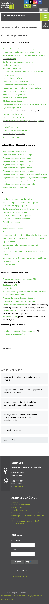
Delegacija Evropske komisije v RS (17, 215)
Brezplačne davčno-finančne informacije (19, 301)
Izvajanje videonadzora (35, 596)
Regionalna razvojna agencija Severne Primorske (23, 181)
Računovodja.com (10, 316)
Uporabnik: (15, 540)
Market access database (13, 228)
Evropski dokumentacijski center (16, 219)
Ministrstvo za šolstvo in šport (15, 98)
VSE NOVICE (10, 440)
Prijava (18, 561)
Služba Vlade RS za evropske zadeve (18, 199)
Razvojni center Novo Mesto (14, 151)
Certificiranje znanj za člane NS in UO (26, 521)
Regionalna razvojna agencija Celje (17, 164)
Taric (5, 232)
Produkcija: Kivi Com (7, 599)
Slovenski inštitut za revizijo (14, 295)
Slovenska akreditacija (12, 137)
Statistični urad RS (10, 127)
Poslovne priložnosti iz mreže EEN (25, 513)
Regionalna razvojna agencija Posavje (18, 161)
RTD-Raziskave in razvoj (12, 114)
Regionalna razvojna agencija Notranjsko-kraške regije (25, 174)
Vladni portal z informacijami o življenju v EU (20, 245)
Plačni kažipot (16, 507)
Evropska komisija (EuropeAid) (15, 205)
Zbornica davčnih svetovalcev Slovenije (19, 298)
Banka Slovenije (9, 58)
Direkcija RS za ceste (11, 65)
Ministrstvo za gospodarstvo (15, 91)
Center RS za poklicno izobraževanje (18, 62)
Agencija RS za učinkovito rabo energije (19, 49)
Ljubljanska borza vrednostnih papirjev (18, 84)
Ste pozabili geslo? (19, 576)
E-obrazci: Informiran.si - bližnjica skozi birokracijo (23, 71)
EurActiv (6, 248)
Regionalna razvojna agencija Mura (17, 158)
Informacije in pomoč (9, 27)
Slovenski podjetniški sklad (14, 78)
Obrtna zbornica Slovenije (13, 101)
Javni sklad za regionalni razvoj (15, 81)
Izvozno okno (8, 75)
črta (23, 334)
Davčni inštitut (8, 288)
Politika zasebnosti (19, 596)
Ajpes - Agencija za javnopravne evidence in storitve (24, 55)
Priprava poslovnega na (12, 334)
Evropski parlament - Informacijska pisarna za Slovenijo (25, 258)
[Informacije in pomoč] (8, 5)
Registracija (31, 561)
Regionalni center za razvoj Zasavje (17, 154)
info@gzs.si (18, 486)
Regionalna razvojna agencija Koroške (18, 171)
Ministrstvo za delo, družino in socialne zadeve (22, 88)
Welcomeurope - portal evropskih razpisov (20, 202)
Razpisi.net (7, 111)
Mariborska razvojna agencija (15, 187)
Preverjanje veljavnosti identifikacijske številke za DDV (25, 235)
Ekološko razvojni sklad (12, 68)
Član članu (15, 502)
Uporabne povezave (19, 510)
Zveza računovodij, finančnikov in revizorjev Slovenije (24, 291)
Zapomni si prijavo (23, 570)
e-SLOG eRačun (17, 523)
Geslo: (14, 550)
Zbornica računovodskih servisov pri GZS (19, 279)
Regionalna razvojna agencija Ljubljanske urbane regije (25, 177)
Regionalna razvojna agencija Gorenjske (19, 184)
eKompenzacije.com (11, 310)
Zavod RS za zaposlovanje (14, 133)
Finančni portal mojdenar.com (15, 304)
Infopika (21, 27)
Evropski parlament (11, 261)
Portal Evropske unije (11, 222)
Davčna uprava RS (10, 285)
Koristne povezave (33, 27)
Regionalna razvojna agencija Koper (17, 168)
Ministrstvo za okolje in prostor (15, 94)
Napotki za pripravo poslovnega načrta (18, 331)
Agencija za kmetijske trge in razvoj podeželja (21, 52)
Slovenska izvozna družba (13, 117)
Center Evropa (9, 264)
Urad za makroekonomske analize (16, 130)
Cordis (5, 225)
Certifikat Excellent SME (21, 504)
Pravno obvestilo (6, 596)
